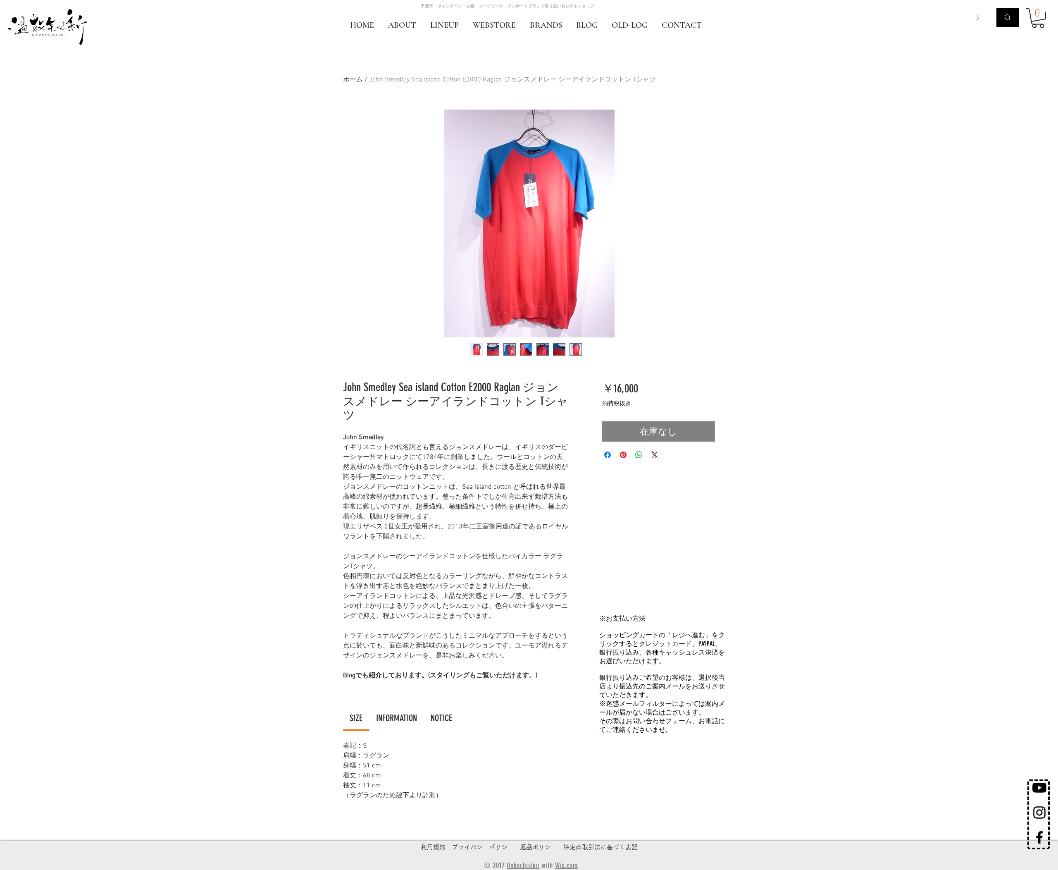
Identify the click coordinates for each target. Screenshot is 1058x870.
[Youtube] (1039, 787)
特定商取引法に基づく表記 (600, 847)
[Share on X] (655, 455)
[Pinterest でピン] (623, 455)
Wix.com (566, 865)
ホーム (353, 80)
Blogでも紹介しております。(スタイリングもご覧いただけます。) (440, 676)
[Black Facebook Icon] (1039, 837)
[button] (1038, 18)
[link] (356, 718)
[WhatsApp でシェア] (639, 455)
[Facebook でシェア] (607, 455)
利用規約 (433, 847)
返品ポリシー (538, 847)
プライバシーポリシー (483, 847)
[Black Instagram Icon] (1039, 812)
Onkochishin (523, 865)
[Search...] (1007, 17)
